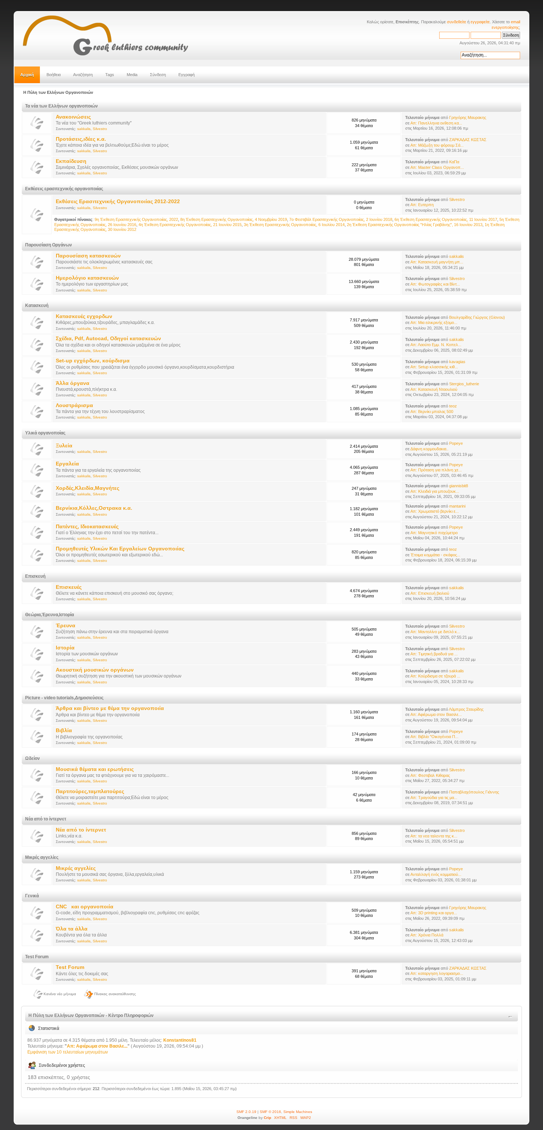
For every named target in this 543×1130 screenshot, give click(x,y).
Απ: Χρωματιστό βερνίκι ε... (434, 511)
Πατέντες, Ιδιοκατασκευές (87, 526)
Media (132, 74)
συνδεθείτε (456, 22)
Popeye (456, 443)
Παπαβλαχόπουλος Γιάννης (474, 792)
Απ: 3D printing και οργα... (433, 913)
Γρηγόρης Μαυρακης (467, 117)
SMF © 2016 (270, 1112)
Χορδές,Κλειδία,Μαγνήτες (87, 488)
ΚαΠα (454, 162)
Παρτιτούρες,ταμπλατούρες (90, 791)
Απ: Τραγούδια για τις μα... (433, 797)
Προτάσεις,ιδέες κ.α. (81, 139)
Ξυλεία (64, 445)
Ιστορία (65, 648)
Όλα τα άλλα (72, 929)
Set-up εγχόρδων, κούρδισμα (93, 360)
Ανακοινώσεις (73, 117)
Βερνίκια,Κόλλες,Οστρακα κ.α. (94, 508)
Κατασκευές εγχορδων (84, 316)
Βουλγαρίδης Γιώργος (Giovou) (477, 317)
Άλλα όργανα (72, 383)
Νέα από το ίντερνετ (81, 830)
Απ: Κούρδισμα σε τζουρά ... (435, 676)
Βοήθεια (54, 74)
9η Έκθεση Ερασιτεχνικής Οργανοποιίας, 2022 (136, 219)
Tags (109, 74)
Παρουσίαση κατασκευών (88, 256)
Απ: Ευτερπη (422, 204)
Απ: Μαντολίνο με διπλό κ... (435, 631)
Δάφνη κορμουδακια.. (429, 449)
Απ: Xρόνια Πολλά (426, 935)
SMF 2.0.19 (246, 1112)
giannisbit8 (458, 486)
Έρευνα (65, 625)
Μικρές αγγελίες (76, 868)
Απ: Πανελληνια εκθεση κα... (436, 123)
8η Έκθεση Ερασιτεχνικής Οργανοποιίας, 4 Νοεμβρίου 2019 (233, 219)
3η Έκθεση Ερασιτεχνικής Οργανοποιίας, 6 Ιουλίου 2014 (294, 224)
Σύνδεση (158, 74)
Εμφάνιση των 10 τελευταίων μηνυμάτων (67, 1052)
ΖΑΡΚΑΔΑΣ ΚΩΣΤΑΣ (467, 139)
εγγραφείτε (480, 22)
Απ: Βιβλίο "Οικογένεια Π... (434, 736)
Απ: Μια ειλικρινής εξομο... (433, 322)
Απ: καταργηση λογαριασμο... (436, 973)
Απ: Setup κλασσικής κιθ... (434, 367)
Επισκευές (69, 587)
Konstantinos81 (180, 1040)
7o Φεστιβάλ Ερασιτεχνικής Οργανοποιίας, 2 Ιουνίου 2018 (340, 219)
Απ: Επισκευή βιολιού (429, 593)
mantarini (457, 506)
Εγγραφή (186, 74)
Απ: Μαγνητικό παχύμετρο (434, 532)
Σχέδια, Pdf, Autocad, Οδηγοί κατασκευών (108, 338)
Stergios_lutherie (464, 384)
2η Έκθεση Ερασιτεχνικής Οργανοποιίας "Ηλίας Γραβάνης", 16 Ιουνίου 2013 (414, 224)
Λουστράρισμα (74, 405)
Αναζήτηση (83, 74)
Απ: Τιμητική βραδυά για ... (434, 654)
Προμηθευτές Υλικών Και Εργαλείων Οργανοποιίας (120, 549)
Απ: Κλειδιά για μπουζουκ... (434, 491)
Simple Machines (297, 1112)
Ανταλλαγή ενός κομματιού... (435, 874)
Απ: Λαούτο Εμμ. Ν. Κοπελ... (435, 344)
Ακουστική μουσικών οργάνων (95, 670)
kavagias (457, 361)
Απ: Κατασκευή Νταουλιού (433, 389)
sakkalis (83, 129)
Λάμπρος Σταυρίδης (466, 709)
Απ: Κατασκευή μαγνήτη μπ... (436, 262)
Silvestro (100, 129)
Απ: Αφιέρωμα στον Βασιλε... (436, 714)
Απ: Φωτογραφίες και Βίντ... (435, 284)
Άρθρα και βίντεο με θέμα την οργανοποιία (110, 708)
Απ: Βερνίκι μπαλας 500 (431, 411)
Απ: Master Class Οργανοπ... (437, 167)
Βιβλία (64, 730)
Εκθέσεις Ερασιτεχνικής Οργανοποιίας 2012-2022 (118, 201)
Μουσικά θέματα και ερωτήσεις (95, 769)
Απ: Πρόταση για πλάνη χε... (436, 470)
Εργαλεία (67, 464)
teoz (453, 406)
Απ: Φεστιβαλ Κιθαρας (430, 775)
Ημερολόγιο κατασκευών (87, 278)
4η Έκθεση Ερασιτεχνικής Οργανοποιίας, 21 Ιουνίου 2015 (190, 224)
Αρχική (27, 74)
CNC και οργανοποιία (84, 906)
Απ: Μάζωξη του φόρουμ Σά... (437, 145)
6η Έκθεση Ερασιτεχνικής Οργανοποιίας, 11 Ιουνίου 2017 (446, 219)
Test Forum (70, 967)
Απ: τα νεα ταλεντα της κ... (433, 836)
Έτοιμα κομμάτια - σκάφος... (435, 555)
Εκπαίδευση (71, 161)
